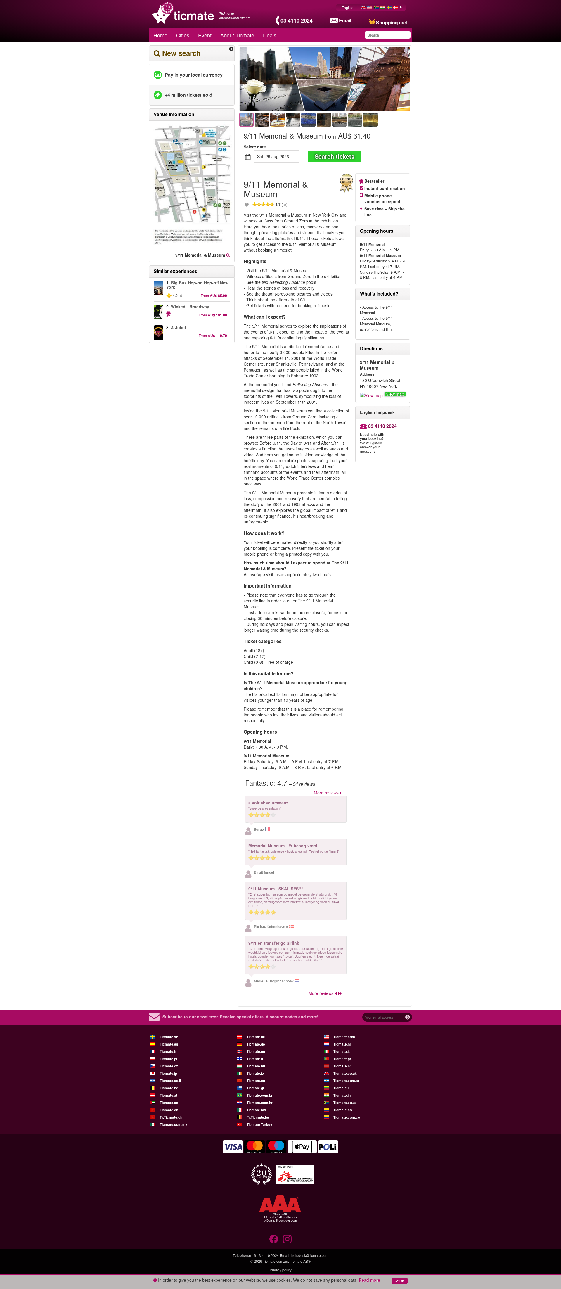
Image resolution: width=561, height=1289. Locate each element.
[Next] (371, 79)
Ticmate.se (169, 1036)
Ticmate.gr (255, 1088)
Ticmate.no (256, 1051)
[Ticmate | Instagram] (287, 1239)
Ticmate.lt (341, 1088)
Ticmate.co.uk (345, 1073)
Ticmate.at (168, 1095)
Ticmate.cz (169, 1066)
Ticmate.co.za (344, 1102)
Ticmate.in (342, 1095)
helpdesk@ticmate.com (309, 1255)
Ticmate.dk (256, 1036)
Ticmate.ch (169, 1109)
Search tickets (334, 156)
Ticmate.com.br (260, 1095)
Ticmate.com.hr (260, 1102)
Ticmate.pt (342, 1058)
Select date (255, 147)
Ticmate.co (342, 1109)
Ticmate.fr (168, 1051)
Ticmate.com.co (346, 1117)
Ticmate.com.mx (174, 1124)
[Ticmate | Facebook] (273, 1239)
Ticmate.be (169, 1088)
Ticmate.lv (342, 1066)
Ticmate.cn (256, 1080)
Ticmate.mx (256, 1109)
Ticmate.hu (256, 1066)
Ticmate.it (341, 1051)
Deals (269, 35)
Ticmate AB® (300, 1261)
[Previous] (277, 79)
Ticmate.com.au (275, 1261)
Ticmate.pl (168, 1058)
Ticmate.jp (168, 1073)
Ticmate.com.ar (346, 1080)
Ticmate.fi (255, 1058)
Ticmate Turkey (259, 1124)
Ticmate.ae (169, 1102)
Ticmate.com (344, 1036)
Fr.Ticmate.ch (171, 1117)
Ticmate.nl (342, 1044)
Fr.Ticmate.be (258, 1117)
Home (160, 35)
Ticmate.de (256, 1044)
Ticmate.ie (255, 1073)
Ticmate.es (169, 1044)
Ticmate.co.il (170, 1080)
